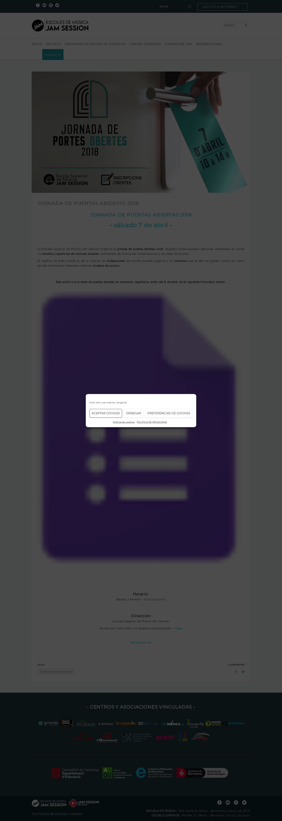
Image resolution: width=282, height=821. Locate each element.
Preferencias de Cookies (168, 413)
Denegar (133, 413)
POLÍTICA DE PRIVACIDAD (152, 422)
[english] (122, 402)
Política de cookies (124, 422)
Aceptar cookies (106, 413)
